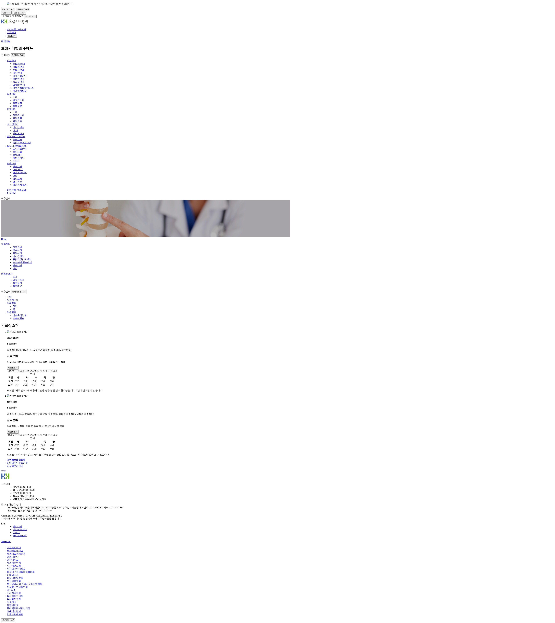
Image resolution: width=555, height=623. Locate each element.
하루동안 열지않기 (14, 16)
